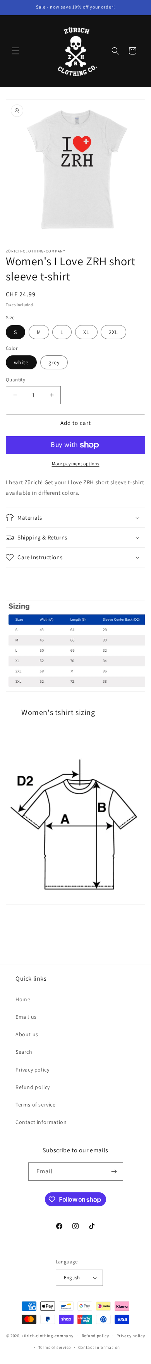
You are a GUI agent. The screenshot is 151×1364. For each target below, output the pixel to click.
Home (22, 999)
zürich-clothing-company (47, 1335)
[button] (15, 50)
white (21, 362)
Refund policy (32, 1087)
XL (86, 332)
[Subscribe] (114, 1171)
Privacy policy (32, 1069)
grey (54, 362)
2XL (113, 332)
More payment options (76, 463)
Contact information (41, 1122)
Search (24, 1051)
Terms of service (35, 1104)
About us (26, 1034)
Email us (26, 1016)
